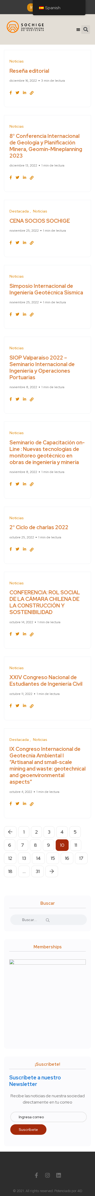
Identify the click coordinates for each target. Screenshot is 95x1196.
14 (38, 858)
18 (10, 871)
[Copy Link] (32, 93)
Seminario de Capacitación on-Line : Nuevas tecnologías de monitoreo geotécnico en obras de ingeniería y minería (47, 452)
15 (53, 858)
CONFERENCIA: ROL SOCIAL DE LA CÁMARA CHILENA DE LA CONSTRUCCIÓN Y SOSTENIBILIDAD (45, 602)
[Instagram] (47, 1175)
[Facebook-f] (36, 1175)
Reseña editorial (29, 70)
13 (24, 858)
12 (10, 858)
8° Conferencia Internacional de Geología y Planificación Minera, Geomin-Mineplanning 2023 (46, 146)
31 (38, 871)
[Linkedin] (58, 1175)
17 (81, 858)
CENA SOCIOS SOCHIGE (40, 220)
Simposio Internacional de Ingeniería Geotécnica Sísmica (46, 289)
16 (67, 858)
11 (75, 845)
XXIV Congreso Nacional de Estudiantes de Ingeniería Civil (46, 681)
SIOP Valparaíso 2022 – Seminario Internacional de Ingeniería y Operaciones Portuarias (42, 367)
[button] (78, 30)
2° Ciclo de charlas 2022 (39, 527)
